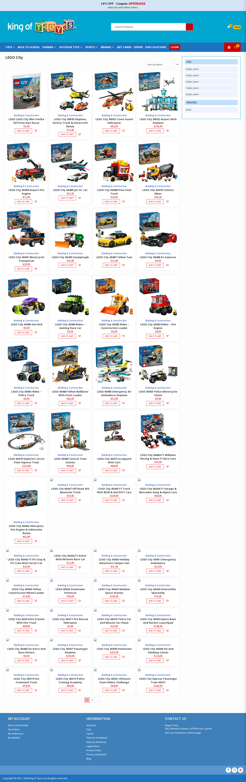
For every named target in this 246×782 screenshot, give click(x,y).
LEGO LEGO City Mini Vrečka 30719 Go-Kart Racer (26, 120)
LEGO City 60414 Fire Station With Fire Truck (26, 620)
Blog (88, 758)
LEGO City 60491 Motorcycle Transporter (26, 258)
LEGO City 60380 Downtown (114, 648)
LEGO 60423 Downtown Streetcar (70, 590)
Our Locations (155, 47)
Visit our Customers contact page (183, 732)
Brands (106, 47)
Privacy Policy (93, 750)
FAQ (88, 729)
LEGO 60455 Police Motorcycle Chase (158, 393)
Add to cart (23, 130)
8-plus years (192, 94)
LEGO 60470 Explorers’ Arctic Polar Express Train (26, 460)
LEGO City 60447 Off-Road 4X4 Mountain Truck (70, 490)
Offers (138, 47)
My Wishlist (14, 737)
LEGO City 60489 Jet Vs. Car (70, 190)
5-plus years (192, 75)
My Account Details (18, 725)
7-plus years (192, 88)
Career (90, 733)
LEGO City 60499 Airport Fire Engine (26, 191)
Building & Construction (26, 115)
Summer (47, 47)
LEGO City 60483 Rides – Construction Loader (114, 326)
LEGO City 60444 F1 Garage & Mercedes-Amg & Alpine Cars (158, 490)
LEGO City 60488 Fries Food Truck (114, 191)
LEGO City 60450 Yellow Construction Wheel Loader (26, 590)
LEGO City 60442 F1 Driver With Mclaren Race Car (70, 557)
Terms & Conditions (96, 737)
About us (91, 725)
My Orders (13, 729)
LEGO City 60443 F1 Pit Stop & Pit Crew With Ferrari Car (26, 561)
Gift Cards (124, 47)
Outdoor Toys (69, 47)
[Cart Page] (228, 27)
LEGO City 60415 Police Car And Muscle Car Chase (114, 620)
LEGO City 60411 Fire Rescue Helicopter (70, 620)
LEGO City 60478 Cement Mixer (158, 191)
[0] (235, 47)
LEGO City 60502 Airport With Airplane (158, 120)
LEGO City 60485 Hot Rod (26, 324)
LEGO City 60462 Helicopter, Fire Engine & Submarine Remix (26, 529)
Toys (8, 47)
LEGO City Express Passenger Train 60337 (158, 680)
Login (175, 47)
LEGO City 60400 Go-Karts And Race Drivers (26, 650)
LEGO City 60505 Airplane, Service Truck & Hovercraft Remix (70, 122)
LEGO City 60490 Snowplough (70, 257)
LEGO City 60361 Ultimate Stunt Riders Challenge (114, 680)
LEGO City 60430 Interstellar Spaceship (158, 590)
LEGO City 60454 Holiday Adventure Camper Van (114, 561)
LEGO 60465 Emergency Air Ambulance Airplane (114, 393)
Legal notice (93, 746)
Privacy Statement (96, 754)
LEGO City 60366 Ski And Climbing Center (158, 650)
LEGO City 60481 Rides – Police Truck (26, 393)
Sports (90, 47)
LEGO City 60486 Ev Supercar (158, 257)
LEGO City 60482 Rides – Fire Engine (158, 326)
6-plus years (192, 81)
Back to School (29, 47)
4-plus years (192, 69)
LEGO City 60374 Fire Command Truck (26, 680)
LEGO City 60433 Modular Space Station (114, 590)
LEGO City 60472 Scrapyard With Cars (114, 460)
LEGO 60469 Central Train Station (70, 460)
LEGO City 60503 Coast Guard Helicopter (114, 120)
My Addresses (16, 733)
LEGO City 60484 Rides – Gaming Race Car (70, 326)
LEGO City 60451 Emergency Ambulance (158, 561)
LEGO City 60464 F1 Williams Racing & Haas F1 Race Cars (158, 456)
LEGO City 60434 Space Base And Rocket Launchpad (158, 620)
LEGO (188, 109)
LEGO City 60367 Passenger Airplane (70, 650)
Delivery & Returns (96, 742)
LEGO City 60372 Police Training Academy (70, 680)
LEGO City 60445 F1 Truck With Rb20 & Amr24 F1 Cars (114, 490)
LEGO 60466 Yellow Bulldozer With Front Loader (70, 393)
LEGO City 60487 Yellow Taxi (114, 257)
